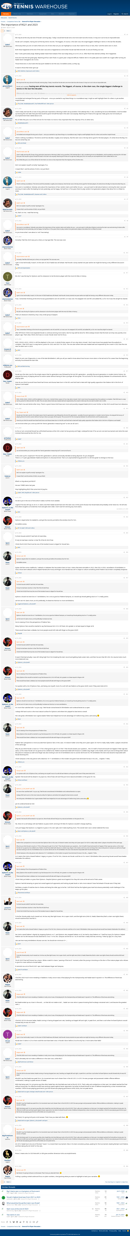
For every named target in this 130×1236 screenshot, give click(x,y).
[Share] (125, 35)
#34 (127, 785)
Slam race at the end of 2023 (17, 1209)
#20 (127, 428)
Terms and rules (103, 1231)
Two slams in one (13, 1215)
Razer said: (19, 612)
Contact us (94, 1231)
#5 (127, 148)
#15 (127, 339)
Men (52, 14)
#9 (127, 237)
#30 (127, 667)
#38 (127, 897)
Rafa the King (10, 1211)
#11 (127, 273)
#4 (127, 128)
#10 (127, 253)
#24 (127, 517)
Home (124, 1231)
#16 (127, 355)
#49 (127, 1150)
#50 (127, 1166)
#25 (127, 533)
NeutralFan (121, 1204)
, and (32, 1120)
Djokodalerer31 (120, 1210)
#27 (127, 578)
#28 (127, 609)
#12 (127, 289)
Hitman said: (20, 556)
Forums (6, 14)
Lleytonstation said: (22, 256)
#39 (127, 922)
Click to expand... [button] (72, 95)
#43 (127, 1008)
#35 (127, 812)
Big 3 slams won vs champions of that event (23, 1191)
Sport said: (19, 581)
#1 (127, 34)
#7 (127, 199)
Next (8, 31)
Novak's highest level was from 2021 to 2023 (23, 1197)
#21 (127, 444)
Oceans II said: (20, 396)
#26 (127, 552)
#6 (127, 177)
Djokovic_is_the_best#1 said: (24, 788)
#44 (127, 1030)
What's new (17, 14)
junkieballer (10, 1199)
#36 (127, 836)
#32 (127, 724)
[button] (23, 14)
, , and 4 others (26, 528)
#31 (127, 694)
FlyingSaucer (121, 1199)
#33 (127, 767)
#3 (127, 108)
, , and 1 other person (36, 103)
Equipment (42, 14)
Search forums (12, 18)
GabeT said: (19, 79)
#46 (127, 1067)
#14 (127, 323)
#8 (127, 221)
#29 (127, 638)
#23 (127, 497)
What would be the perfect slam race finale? (23, 1203)
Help (119, 1231)
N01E (8, 1193)
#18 (127, 392)
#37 (127, 862)
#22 (127, 466)
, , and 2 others (32, 194)
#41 (127, 974)
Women (61, 14)
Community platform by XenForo (65, 1234)
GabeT (4, 27)
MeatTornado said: (21, 151)
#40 (127, 948)
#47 (127, 1096)
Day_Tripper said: (21, 412)
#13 (127, 305)
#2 (127, 76)
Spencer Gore (10, 1205)
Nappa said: (19, 994)
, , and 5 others (28, 71)
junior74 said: (20, 952)
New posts (4, 18)
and (22, 143)
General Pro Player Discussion (26, 1193)
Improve (71, 14)
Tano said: (19, 308)
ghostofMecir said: (21, 131)
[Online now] (7, 505)
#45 (127, 1049)
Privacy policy (113, 1231)
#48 (127, 1125)
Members (30, 14)
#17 (127, 371)
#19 (127, 408)
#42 (127, 990)
